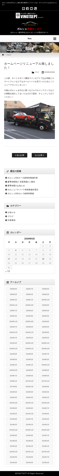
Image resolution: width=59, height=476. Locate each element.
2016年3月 (13, 397)
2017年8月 (13, 386)
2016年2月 (29, 397)
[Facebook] (27, 8)
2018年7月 (13, 376)
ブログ (8, 55)
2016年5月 (29, 392)
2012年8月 (29, 457)
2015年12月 (13, 403)
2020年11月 (46, 343)
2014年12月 (29, 413)
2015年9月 (13, 408)
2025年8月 (45, 305)
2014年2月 (29, 424)
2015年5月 (13, 413)
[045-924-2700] (35, 8)
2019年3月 (45, 359)
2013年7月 (45, 435)
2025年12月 (46, 300)
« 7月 (7, 271)
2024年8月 (29, 316)
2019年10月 (46, 348)
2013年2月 (29, 446)
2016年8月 (45, 386)
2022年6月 (29, 338)
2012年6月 (13, 462)
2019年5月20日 (50, 72)
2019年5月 (29, 359)
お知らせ (11, 212)
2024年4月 (45, 316)
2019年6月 (13, 359)
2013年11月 (29, 430)
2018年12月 (46, 365)
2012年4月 (45, 462)
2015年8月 (29, 408)
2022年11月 (29, 332)
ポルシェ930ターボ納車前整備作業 (23, 178)
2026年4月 (29, 294)
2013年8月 (29, 435)
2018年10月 (13, 370)
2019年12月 (13, 348)
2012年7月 (45, 457)
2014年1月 (45, 424)
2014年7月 (29, 419)
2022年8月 (45, 332)
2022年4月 (13, 343)
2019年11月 (29, 348)
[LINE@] (23, 8)
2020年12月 (29, 343)
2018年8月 (45, 370)
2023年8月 (45, 321)
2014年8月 (13, 419)
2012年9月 (13, 457)
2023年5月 (45, 327)
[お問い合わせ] (31, 8)
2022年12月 (13, 332)
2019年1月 (29, 365)
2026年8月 (13, 289)
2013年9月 (13, 435)
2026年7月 (29, 289)
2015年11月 (29, 403)
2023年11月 (13, 321)
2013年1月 (45, 446)
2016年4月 (45, 392)
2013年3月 (13, 446)
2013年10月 (46, 430)
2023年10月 (29, 321)
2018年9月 (29, 370)
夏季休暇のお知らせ (16, 186)
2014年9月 (45, 413)
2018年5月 (45, 376)
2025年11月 (13, 305)
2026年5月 (13, 294)
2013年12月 (13, 430)
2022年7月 (13, 338)
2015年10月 (46, 403)
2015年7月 (45, 408)
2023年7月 (13, 327)
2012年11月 (29, 451)
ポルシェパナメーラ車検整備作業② (23, 190)
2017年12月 (29, 381)
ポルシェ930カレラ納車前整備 (21, 193)
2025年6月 (29, 310)
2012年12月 (13, 451)
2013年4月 (45, 441)
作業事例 (11, 220)
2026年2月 (13, 300)
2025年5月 (45, 310)
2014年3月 (13, 424)
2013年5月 (29, 441)
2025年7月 (13, 310)
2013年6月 (13, 441)
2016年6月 (13, 392)
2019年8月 (29, 354)
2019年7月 (45, 354)
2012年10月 (46, 451)
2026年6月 (45, 289)
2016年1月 (45, 397)
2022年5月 (45, 338)
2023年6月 (29, 327)
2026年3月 (45, 294)
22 (43, 259)
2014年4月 (45, 419)
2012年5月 (29, 462)
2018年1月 (13, 381)
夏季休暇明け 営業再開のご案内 (21, 182)
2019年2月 (13, 365)
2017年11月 (46, 381)
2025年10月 (29, 305)
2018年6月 (29, 376)
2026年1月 (29, 300)
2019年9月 (13, 354)
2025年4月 (13, 316)
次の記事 (39, 155)
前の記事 (20, 155)
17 (9, 259)
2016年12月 (29, 386)
